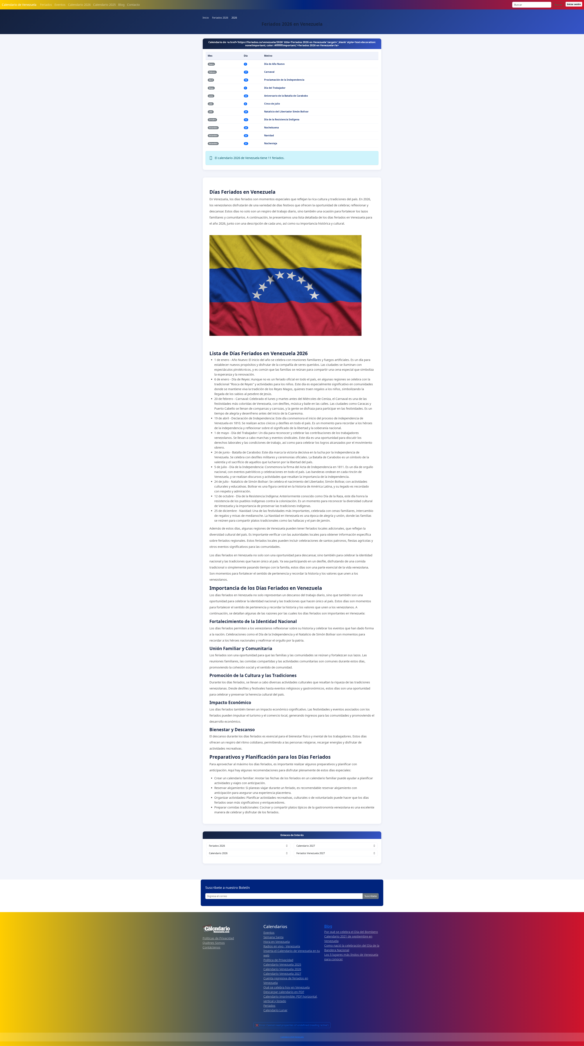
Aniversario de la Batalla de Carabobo (286, 95)
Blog (121, 5)
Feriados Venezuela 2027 (310, 853)
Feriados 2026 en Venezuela (292, 24)
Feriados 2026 (217, 845)
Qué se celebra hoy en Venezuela (286, 987)
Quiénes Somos (214, 943)
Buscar (558, 4)
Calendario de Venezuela (19, 5)
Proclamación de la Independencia (284, 79)
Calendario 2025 (104, 5)
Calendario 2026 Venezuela (292, 1037)
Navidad (269, 135)
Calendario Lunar (275, 1010)
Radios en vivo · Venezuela (281, 946)
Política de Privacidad (278, 960)
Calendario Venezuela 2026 (282, 969)
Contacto (133, 5)
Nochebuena (271, 127)
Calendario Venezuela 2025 (282, 964)
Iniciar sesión (574, 4)
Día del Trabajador (274, 87)
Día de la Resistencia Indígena (281, 119)
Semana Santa (273, 937)
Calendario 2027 (305, 845)
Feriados (46, 5)
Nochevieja (270, 143)
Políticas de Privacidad (218, 938)
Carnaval (269, 71)
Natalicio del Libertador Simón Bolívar (286, 111)
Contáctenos (211, 947)
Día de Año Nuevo (274, 63)
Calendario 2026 (79, 5)
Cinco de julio (272, 103)
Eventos (60, 5)
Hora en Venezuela (276, 942)
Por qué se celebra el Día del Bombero (351, 932)
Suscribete (371, 896)
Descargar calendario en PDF (283, 992)
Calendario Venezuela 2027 (282, 974)
